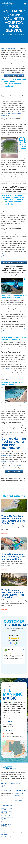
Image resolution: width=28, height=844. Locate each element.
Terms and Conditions (15, 836)
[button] (24, 4)
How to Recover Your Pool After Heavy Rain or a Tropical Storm (13, 556)
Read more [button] (7, 662)
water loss (7, 368)
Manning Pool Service (7, 461)
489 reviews (16, 640)
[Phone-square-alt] (2, 786)
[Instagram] (4, 786)
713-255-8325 (18, 465)
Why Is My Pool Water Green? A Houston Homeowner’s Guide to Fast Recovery (13, 519)
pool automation (12, 113)
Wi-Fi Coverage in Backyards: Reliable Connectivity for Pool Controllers (12, 593)
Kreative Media (4, 834)
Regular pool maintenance (8, 48)
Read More (4, 533)
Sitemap (3, 838)
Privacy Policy (4, 836)
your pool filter (22, 402)
